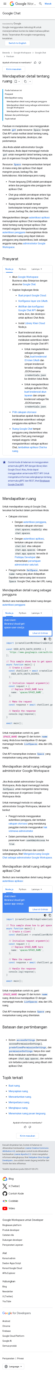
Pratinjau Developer (25, 557)
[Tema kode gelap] (45, 638)
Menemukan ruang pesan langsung (27, 1113)
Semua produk (9, 1346)
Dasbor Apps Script (11, 1263)
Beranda (6, 53)
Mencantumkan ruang (20, 1096)
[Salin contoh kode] (50, 638)
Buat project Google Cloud (32, 295)
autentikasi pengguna (13, 232)
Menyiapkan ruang (18, 1091)
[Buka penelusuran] (40, 4)
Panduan (10, 56)
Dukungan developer (12, 1240)
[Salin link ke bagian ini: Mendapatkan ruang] (39, 499)
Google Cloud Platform (13, 1336)
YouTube (6, 1301)
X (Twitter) (7, 1296)
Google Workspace (22, 53)
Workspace (31, 4)
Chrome (6, 1326)
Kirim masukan (13, 69)
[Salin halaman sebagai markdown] (25, 81)
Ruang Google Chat (22, 428)
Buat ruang (14, 1085)
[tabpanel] (27, 364)
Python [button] (22, 269)
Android (6, 1321)
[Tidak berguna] (39, 62)
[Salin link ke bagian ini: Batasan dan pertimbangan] (5, 1032)
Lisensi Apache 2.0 (22, 1154)
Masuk (48, 3)
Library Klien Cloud (35, 323)
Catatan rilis (8, 1235)
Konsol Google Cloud (12, 1268)
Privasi (20, 1358)
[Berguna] (35, 62)
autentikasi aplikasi (39, 217)
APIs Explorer (8, 1273)
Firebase (6, 1331)
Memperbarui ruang (19, 1102)
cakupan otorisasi (18, 823)
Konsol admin (8, 1258)
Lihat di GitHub (40, 633)
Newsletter (7, 1291)
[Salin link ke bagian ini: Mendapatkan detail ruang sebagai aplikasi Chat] (23, 871)
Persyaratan (8, 1358)
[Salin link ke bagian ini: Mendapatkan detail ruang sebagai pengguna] (19, 595)
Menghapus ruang (18, 1107)
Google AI (7, 1341)
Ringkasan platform (12, 1225)
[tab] (9, 269)
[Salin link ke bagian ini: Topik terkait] (26, 1078)
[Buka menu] (5, 3)
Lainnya (35, 269)
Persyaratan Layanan (12, 1245)
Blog (4, 1286)
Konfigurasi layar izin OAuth (33, 301)
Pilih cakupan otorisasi (24, 412)
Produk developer (10, 1230)
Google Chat (11, 13)
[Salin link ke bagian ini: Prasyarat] (21, 259)
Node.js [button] (9, 269)
